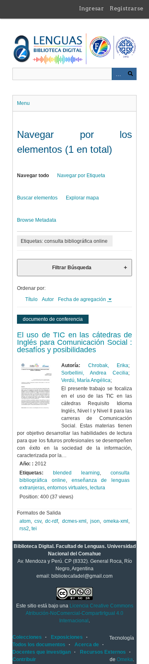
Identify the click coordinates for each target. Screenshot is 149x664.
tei (34, 528)
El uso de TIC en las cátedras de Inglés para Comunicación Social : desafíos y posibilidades (74, 342)
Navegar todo (33, 175)
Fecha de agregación (82, 299)
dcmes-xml (74, 521)
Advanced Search (118, 74)
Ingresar (91, 8)
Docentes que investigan (41, 652)
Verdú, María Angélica (86, 380)
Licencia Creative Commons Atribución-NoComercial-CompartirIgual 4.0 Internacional (79, 613)
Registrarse (126, 8)
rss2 (24, 528)
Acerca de (86, 644)
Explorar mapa (82, 198)
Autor (48, 299)
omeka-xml (115, 521)
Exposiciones (67, 637)
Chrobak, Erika (108, 365)
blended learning (76, 473)
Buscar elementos (37, 198)
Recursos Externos (103, 652)
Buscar (130, 74)
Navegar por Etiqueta (81, 175)
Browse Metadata (36, 220)
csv (37, 521)
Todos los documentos (38, 644)
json (95, 521)
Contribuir (24, 659)
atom (25, 521)
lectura (97, 488)
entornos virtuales (67, 488)
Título (31, 299)
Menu (23, 103)
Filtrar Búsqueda (71, 267)
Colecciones (27, 637)
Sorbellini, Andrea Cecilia (94, 373)
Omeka (125, 659)
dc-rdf (51, 521)
